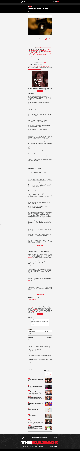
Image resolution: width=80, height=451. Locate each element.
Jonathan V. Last (29, 375)
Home (23, 446)
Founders (37, 446)
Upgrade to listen (31, 15)
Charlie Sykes (30, 11)
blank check (33, 307)
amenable (35, 309)
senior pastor (45, 281)
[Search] (51, 370)
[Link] (26, 64)
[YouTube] (58, 446)
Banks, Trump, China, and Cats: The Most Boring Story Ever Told (35, 404)
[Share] (51, 15)
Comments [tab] (48, 337)
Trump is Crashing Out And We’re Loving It (34, 391)
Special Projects (32, 446)
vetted (29, 280)
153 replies (31, 351)
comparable (30, 258)
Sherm (29, 344)
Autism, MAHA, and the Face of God (33, 409)
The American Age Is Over (31, 374)
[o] (48, 380)
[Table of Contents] (0, 225)
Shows (27, 446)
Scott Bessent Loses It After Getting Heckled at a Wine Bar (35, 380)
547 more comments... (40, 364)
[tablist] (49, 337)
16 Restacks (35, 329)
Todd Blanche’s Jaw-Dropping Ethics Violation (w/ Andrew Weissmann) (35, 427)
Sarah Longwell (29, 394)
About (42, 446)
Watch (25, 446)
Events (35, 446)
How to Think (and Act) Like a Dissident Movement (35, 386)
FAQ (53, 1)
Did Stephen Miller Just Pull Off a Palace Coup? (34, 397)
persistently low (30, 257)
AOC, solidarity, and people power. (31, 387)
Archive (40, 446)
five (28, 281)
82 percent (33, 311)
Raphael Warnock (38, 276)
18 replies (31, 362)
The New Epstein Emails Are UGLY (32, 420)
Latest (46, 370)
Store (51, 1)
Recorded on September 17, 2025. (31, 416)
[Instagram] (55, 446)
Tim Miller (29, 382)
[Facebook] (56, 446)
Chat (29, 446)
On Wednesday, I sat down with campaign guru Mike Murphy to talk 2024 (38, 66)
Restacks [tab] (51, 337)
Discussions (49, 370)
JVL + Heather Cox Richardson (32, 415)
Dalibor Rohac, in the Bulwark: (32, 299)
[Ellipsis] (52, 344)
